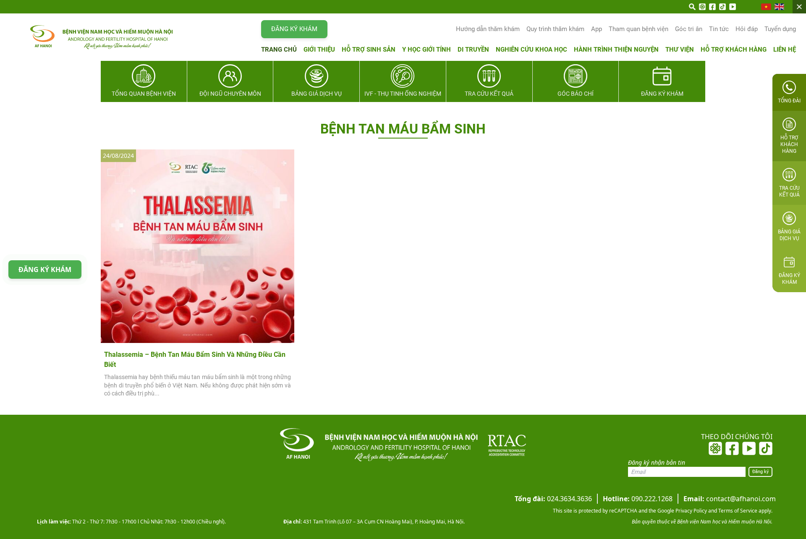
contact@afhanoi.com (729, 498)
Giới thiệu (319, 49)
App (596, 29)
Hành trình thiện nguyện (616, 49)
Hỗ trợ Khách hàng (734, 49)
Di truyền (473, 49)
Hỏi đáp (746, 29)
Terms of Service (737, 510)
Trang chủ (279, 49)
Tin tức (719, 29)
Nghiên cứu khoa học (531, 49)
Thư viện (679, 49)
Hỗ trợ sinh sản (368, 49)
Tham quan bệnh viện (638, 29)
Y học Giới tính (426, 49)
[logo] (84, 37)
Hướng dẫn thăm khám (488, 29)
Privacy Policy (690, 510)
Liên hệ (784, 49)
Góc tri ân (688, 29)
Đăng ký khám (294, 29)
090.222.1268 (638, 498)
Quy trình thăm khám (555, 29)
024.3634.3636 (553, 498)
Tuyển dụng (780, 29)
